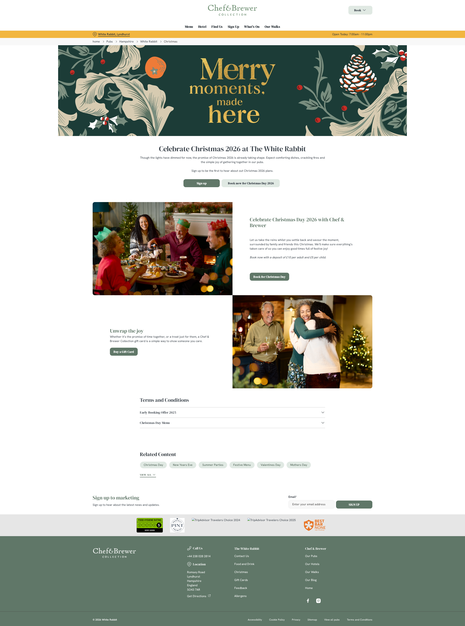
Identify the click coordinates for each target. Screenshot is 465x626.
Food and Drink (244, 564)
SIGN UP (354, 505)
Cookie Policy (277, 619)
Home (309, 588)
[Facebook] (308, 600)
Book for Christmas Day (269, 277)
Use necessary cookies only (351, 21)
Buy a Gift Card (124, 352)
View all (145, 475)
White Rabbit (148, 41)
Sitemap (312, 619)
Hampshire (126, 41)
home (96, 41)
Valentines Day (270, 465)
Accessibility (255, 619)
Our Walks (312, 572)
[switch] (187, 33)
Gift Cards (241, 580)
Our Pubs (311, 556)
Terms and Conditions (359, 619)
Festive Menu (242, 465)
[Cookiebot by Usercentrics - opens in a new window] (106, 33)
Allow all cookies (352, 9)
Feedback (240, 588)
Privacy (296, 619)
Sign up (202, 183)
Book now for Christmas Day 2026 (250, 183)
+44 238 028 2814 (199, 556)
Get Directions (196, 596)
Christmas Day (153, 465)
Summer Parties (212, 465)
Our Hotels (312, 564)
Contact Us (241, 556)
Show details (272, 33)
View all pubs (332, 619)
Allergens (240, 596)
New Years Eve (183, 465)
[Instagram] (318, 600)
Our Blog (311, 580)
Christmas (241, 572)
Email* (292, 497)
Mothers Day (298, 465)
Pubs (109, 41)
